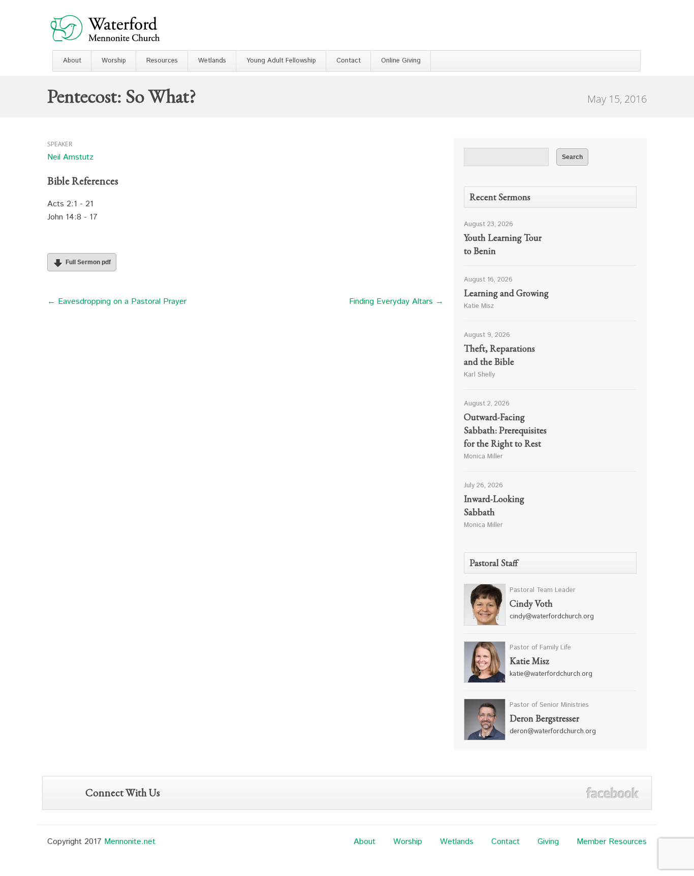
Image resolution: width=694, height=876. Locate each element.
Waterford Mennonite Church (105, 27)
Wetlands (212, 61)
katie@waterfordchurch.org (551, 674)
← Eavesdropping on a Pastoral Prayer (116, 301)
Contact (348, 61)
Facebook (612, 793)
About (72, 61)
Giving (548, 842)
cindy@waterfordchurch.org (552, 616)
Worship (114, 61)
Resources (162, 61)
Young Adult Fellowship (281, 61)
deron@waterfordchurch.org (553, 731)
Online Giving (401, 61)
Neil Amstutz (70, 157)
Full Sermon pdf (88, 262)
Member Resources (612, 842)
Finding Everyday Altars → (396, 301)
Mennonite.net (129, 842)
